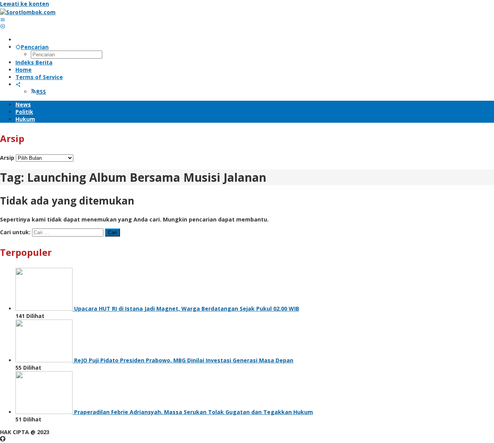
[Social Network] (18, 84)
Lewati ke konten (24, 3)
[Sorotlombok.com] (28, 12)
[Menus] (2, 19)
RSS (41, 91)
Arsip (7, 157)
